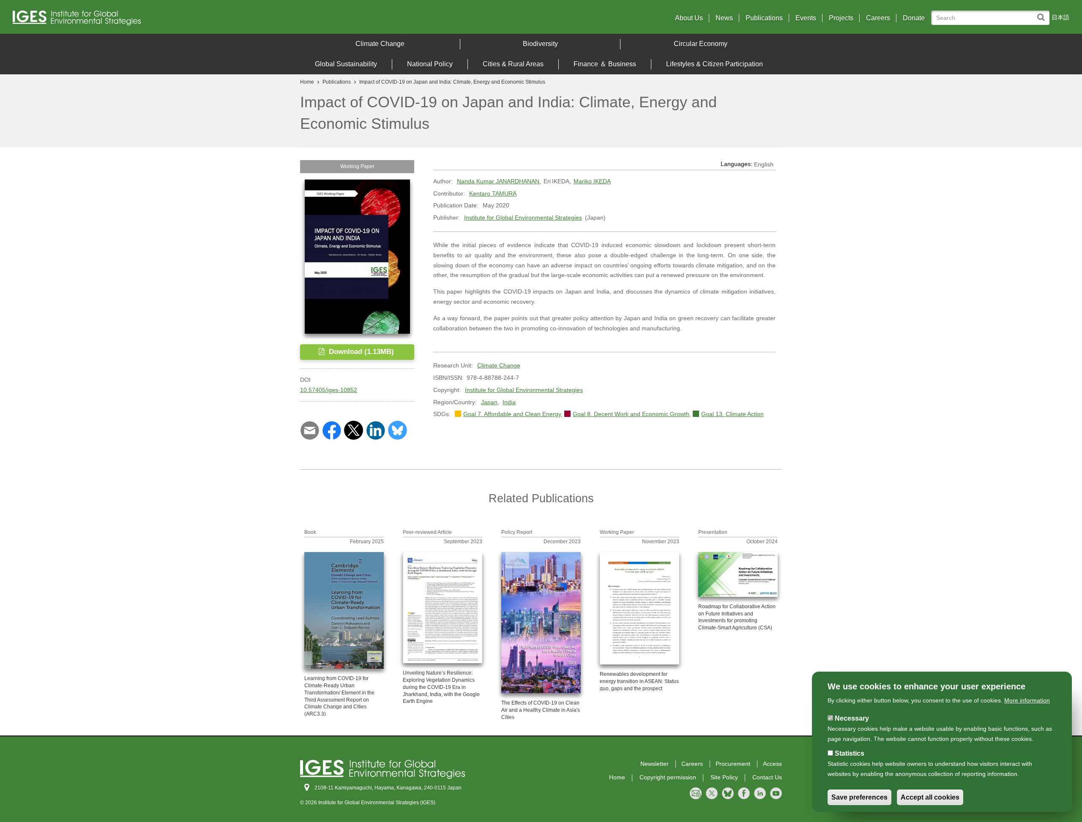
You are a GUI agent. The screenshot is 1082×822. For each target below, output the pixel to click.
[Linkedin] (375, 430)
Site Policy (724, 777)
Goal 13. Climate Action (732, 414)
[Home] (143, 20)
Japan (489, 402)
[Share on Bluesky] (397, 430)
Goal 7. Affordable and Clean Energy (512, 414)
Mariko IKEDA (592, 181)
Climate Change (379, 43)
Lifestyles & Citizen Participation (714, 64)
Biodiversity (540, 43)
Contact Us (767, 777)
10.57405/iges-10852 (328, 390)
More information (1027, 700)
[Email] (309, 430)
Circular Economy (700, 43)
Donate (914, 18)
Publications (764, 18)
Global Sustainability (346, 64)
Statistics (849, 753)
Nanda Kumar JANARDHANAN (498, 181)
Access (772, 763)
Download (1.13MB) (360, 352)
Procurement (733, 763)
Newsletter (654, 763)
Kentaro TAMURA (492, 193)
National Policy (430, 64)
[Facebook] (331, 430)
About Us (689, 18)
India (509, 402)
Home (307, 82)
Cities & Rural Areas (513, 64)
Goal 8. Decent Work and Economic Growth (631, 414)
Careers (878, 18)
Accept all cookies (930, 797)
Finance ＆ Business (605, 64)
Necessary (852, 718)
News (724, 18)
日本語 (1060, 17)
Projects (841, 18)
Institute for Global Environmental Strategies (523, 217)
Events (805, 18)
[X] (353, 430)
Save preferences (859, 797)
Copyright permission (667, 777)
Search (1043, 13)
